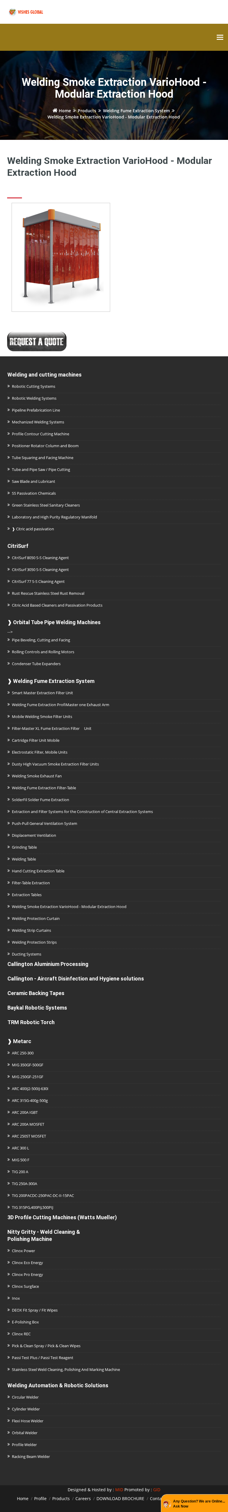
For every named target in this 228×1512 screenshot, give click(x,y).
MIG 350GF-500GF (27, 1064)
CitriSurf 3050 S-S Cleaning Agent (40, 569)
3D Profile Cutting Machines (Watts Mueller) (62, 1217)
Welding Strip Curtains (31, 930)
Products (87, 110)
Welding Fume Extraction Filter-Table (44, 787)
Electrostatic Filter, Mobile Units (39, 752)
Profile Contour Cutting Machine (40, 433)
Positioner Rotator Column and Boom (45, 445)
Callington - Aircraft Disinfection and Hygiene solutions (75, 978)
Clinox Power (23, 1250)
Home (64, 110)
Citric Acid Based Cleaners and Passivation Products (57, 605)
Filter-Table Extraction (31, 882)
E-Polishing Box (25, 1322)
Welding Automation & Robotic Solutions (57, 1385)
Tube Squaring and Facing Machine (42, 457)
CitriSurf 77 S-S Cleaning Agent (38, 581)
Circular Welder (25, 1397)
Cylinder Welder (26, 1409)
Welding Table (24, 859)
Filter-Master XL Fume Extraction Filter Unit (51, 728)
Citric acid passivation (33, 529)
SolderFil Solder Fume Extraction (40, 799)
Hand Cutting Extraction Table (38, 871)
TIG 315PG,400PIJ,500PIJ (32, 1207)
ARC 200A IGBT (25, 1112)
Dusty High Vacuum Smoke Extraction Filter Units (55, 764)
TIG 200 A (20, 1171)
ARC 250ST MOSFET (29, 1136)
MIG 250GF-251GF (27, 1076)
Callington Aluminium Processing (47, 964)
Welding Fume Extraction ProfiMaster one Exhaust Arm (60, 704)
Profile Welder (24, 1444)
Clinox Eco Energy (27, 1262)
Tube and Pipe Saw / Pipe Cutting (41, 469)
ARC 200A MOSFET (28, 1124)
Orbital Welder (24, 1432)
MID (119, 1489)
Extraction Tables (27, 894)
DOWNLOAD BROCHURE (120, 1498)
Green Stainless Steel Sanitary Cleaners (46, 505)
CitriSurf (17, 546)
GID (156, 1489)
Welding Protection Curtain (36, 918)
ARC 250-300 (23, 1053)
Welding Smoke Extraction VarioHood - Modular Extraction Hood (69, 906)
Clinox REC (21, 1334)
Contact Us (160, 1498)
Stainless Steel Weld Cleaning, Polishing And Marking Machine (66, 1369)
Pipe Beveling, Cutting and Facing (41, 640)
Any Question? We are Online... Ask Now (199, 1503)
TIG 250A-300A (24, 1183)
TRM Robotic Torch (31, 1022)
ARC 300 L (20, 1148)
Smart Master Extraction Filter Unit (42, 692)
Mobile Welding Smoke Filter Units (42, 716)
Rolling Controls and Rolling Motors (43, 651)
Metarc (19, 1041)
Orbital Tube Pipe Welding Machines (54, 622)
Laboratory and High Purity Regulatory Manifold (54, 517)
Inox (16, 1298)
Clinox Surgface (25, 1286)
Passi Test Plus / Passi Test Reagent (42, 1357)
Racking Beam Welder (31, 1456)
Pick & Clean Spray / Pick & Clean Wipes (46, 1345)
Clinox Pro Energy (27, 1274)
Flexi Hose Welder (27, 1421)
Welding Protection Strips (34, 942)
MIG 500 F (20, 1160)
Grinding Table (24, 847)
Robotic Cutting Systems (33, 386)
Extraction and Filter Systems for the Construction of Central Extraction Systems (82, 811)
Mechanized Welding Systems (38, 422)
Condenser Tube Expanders (36, 663)
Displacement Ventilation (34, 835)
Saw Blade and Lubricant (33, 481)
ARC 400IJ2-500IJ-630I (30, 1088)
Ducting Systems (26, 954)
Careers (83, 1498)
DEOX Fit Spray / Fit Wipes (35, 1310)
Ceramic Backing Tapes (35, 993)
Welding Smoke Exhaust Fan (37, 776)
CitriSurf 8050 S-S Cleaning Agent (40, 557)
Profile (40, 1498)
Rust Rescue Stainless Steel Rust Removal (48, 593)
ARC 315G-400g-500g (30, 1100)
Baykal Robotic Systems (37, 1008)
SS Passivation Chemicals (34, 493)
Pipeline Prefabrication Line (36, 410)
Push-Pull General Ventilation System (44, 823)
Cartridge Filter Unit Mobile (35, 740)
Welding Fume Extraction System (136, 110)
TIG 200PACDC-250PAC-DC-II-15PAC (43, 1195)
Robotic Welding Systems (34, 398)
